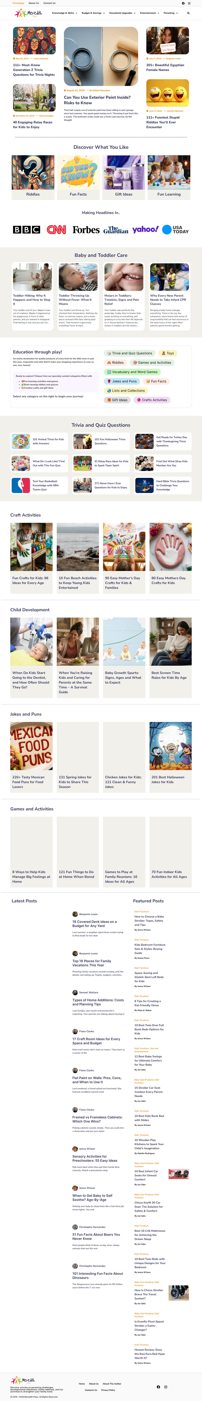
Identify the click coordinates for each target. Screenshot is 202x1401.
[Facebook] (183, 3)
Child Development (29, 610)
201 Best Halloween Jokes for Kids (168, 779)
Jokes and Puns (26, 714)
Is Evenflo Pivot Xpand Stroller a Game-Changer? (149, 1326)
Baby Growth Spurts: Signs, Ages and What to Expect (123, 678)
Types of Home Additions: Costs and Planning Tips (98, 1002)
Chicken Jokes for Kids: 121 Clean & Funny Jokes (123, 782)
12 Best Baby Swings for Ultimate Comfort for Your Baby (148, 1061)
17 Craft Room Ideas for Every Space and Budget (96, 1041)
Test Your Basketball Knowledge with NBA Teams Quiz (46, 485)
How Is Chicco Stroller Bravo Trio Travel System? (149, 1294)
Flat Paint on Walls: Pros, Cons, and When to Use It (96, 1080)
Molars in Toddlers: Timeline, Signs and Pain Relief (121, 300)
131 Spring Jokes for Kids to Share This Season (75, 782)
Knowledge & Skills (63, 13)
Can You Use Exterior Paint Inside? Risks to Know (97, 100)
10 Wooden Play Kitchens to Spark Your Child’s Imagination (149, 1144)
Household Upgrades (120, 13)
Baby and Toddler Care (101, 255)
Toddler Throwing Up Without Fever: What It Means (75, 300)
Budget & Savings (91, 13)
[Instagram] (189, 3)
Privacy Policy (108, 1390)
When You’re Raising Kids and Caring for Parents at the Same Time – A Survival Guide (75, 682)
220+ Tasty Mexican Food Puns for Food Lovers (28, 782)
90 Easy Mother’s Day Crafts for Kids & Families (122, 583)
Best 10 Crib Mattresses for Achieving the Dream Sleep (150, 1235)
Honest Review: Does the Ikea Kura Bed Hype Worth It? (150, 1354)
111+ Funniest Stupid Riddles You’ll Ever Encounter (163, 122)
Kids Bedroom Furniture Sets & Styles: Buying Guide (150, 949)
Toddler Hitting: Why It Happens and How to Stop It (31, 300)
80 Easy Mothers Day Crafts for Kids (169, 580)
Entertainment (148, 13)
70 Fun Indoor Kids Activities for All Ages (169, 874)
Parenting (169, 13)
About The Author (112, 1383)
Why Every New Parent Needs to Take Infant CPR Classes (168, 300)
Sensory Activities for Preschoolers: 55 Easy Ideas (94, 1158)
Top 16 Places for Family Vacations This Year (91, 963)
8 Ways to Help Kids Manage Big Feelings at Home (31, 877)
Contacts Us (91, 1390)
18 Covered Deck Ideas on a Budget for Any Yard (94, 924)
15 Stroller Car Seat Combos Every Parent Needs (149, 1092)
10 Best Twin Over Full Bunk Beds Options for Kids (149, 1029)
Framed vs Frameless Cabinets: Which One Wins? (97, 1119)
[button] (188, 13)
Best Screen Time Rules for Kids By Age (169, 675)
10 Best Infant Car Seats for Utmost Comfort (146, 1175)
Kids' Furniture (142, 911)
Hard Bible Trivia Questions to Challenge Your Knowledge (172, 485)
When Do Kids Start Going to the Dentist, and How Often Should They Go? (30, 680)
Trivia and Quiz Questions (101, 425)
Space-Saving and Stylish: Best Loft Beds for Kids (149, 977)
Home (82, 1383)
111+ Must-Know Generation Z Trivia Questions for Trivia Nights (34, 70)
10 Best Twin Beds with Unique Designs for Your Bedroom (150, 1263)
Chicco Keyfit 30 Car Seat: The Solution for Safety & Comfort (149, 1207)
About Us (94, 1383)
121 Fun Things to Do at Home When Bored (76, 874)
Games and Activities (31, 809)
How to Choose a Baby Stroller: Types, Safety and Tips (149, 921)
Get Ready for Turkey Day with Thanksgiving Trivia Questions (171, 441)
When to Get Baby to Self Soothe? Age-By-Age (92, 1198)
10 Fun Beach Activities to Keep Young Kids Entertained (77, 583)
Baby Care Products (144, 1079)
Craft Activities (25, 515)
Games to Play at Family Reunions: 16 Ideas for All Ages (121, 877)
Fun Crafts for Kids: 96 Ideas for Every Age (30, 580)
